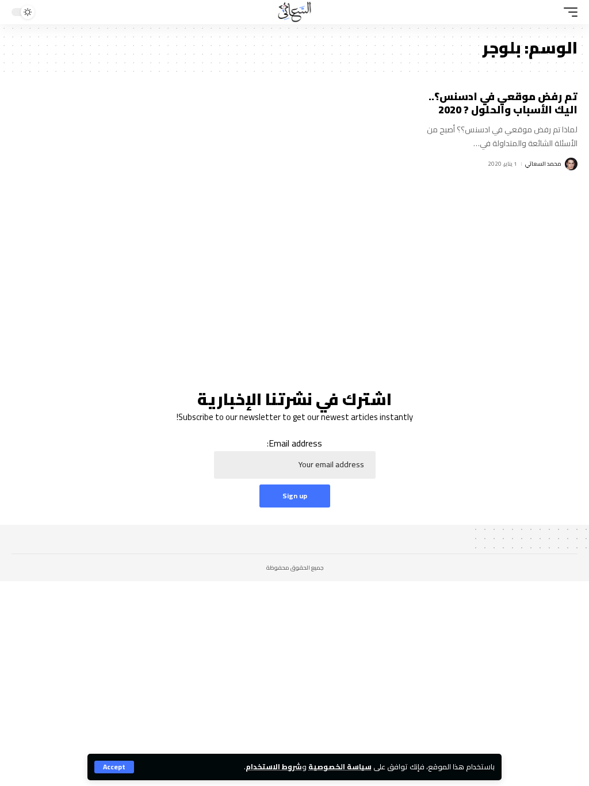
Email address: (294, 444)
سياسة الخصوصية (340, 766)
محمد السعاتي (543, 164)
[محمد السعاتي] (294, 12)
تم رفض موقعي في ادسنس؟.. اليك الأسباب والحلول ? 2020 (503, 103)
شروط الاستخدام (274, 766)
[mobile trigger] (567, 12)
